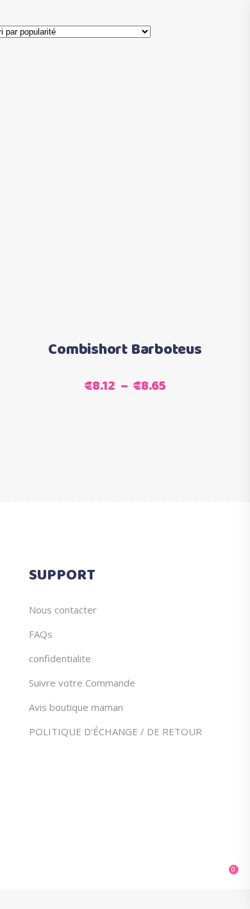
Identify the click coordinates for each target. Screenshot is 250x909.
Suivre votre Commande (82, 682)
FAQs (41, 634)
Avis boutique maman (76, 707)
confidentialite (60, 658)
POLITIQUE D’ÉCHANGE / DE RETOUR (115, 731)
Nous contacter (63, 609)
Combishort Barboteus (124, 350)
